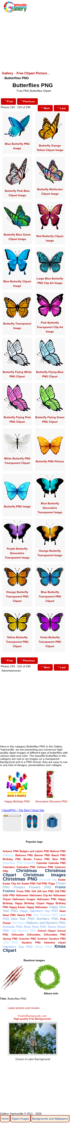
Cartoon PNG (45, 867)
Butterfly (29, 863)
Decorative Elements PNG (51, 801)
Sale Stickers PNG (23, 930)
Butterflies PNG (13, 863)
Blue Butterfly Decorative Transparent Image (50, 508)
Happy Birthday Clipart (29, 903)
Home (5, 1118)
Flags (51, 883)
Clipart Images (20, 1118)
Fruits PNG (23, 891)
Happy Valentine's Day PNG (39, 911)
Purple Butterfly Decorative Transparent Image (17, 553)
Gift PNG (60, 891)
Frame (60, 887)
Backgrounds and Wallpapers (50, 1118)
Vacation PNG (31, 942)
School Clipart (47, 930)
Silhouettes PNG (55, 934)
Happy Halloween (37, 907)
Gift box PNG (45, 891)
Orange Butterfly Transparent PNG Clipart (17, 596)
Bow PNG (59, 859)
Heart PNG (9, 915)
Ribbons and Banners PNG (46, 923)
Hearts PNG (24, 915)
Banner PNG (42, 855)
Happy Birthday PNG (17, 801)
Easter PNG (29, 883)
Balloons (8, 855)
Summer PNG (27, 938)
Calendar (41, 863)
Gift (34, 891)
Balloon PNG (58, 851)
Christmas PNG (20, 879)
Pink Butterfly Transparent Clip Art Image (50, 327)
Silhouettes (33, 934)
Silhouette (17, 934)
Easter (62, 879)
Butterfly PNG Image (17, 506)
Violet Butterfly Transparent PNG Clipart (50, 642)
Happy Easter (17, 907)
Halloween (22, 895)
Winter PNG (43, 946)
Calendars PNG (26, 867)
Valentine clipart (55, 942)
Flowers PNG (40, 887)
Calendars (9, 867)
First (10, 101)
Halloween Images (23, 899)
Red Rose (18, 923)
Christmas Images (44, 874)
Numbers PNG (47, 919)
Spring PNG (10, 938)
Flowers (19, 887)
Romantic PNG (13, 926)
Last (63, 108)
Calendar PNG (57, 863)
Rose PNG (39, 926)
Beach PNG (59, 855)
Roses (52, 926)
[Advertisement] (34, 40)
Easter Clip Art (11, 883)
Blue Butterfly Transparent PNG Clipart (50, 596)
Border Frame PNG (37, 859)
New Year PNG (23, 919)
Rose (27, 926)
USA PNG (10, 942)
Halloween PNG (46, 899)
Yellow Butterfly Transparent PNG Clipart (17, 642)
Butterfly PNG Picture (50, 461)
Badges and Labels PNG (34, 851)
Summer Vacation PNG (51, 938)
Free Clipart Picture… (33, 73)
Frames (9, 891)
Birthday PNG (12, 859)
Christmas (26, 870)
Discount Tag (48, 879)
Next (47, 108)
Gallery (7, 73)
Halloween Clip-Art (41, 895)
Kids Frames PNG (45, 915)
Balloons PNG (24, 855)
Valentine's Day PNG (17, 946)
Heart (63, 911)
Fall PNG (42, 883)
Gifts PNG (9, 895)
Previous (29, 101)
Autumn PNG (10, 851)
